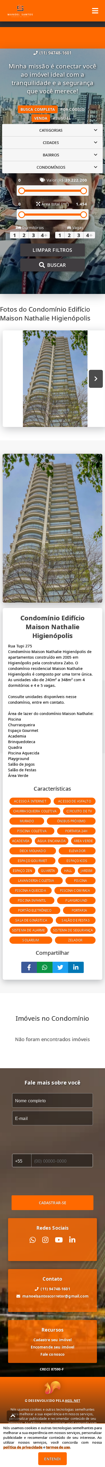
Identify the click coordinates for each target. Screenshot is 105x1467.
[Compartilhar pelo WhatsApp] (44, 967)
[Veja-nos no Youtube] (59, 1240)
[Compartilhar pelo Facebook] (29, 967)
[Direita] (96, 379)
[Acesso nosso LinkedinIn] (72, 1240)
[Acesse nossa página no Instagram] (45, 1240)
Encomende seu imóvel (53, 1347)
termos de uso (58, 1447)
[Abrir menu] (95, 10)
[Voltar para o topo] (13, 1415)
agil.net (72, 1400)
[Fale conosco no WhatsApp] (33, 1240)
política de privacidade (22, 1447)
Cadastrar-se (52, 1202)
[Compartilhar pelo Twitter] (60, 967)
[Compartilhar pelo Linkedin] (76, 967)
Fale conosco (52, 1354)
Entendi (52, 1458)
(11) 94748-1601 (55, 53)
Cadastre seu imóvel (52, 1339)
